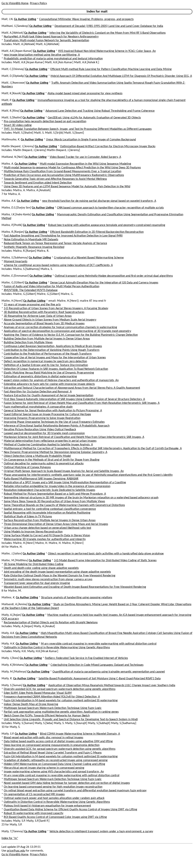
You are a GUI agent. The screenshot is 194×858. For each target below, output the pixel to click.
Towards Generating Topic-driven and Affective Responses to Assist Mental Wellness (55, 179)
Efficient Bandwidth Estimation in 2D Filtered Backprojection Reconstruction (97, 232)
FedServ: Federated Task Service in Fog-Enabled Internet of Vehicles (86, 658)
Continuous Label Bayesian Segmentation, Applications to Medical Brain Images (53, 346)
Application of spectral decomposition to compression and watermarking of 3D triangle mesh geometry (67, 331)
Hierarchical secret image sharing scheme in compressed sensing (44, 767)
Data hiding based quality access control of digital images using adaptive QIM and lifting (58, 741)
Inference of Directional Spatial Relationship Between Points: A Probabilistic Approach (57, 425)
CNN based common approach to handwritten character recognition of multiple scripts (110, 207)
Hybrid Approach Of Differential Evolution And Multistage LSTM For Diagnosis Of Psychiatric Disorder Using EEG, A (121, 76)
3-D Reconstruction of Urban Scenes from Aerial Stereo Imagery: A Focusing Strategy (56, 308)
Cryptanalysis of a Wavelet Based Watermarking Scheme (89, 257)
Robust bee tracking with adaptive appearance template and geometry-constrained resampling (106, 225)
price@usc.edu (16, 850)
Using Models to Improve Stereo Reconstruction (33, 531)
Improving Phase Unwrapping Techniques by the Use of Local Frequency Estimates (54, 422)
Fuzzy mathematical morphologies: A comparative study (38, 406)
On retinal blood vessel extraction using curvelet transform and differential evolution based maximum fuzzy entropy (75, 790)
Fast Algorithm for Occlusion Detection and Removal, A (38, 391)
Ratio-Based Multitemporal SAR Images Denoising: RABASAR (41, 478)
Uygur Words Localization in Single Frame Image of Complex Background (91, 139)
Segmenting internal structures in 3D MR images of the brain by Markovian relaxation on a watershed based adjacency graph (81, 497)
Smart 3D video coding (18, 125)
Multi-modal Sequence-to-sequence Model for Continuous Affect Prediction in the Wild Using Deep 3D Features (72, 167)
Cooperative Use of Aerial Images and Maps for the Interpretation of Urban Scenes (55, 357)
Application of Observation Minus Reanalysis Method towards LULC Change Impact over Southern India (111, 685)
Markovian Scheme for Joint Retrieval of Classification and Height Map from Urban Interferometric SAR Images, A (74, 437)
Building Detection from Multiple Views (28, 342)
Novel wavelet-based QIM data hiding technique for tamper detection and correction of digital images (67, 783)
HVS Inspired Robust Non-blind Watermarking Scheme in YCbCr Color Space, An (107, 51)
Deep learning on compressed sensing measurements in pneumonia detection (51, 745)
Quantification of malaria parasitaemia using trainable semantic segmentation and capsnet (108, 671)
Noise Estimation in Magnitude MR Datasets (31, 239)
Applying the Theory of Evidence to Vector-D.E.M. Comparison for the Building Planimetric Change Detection (71, 334)
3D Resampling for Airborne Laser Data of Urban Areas (38, 316)
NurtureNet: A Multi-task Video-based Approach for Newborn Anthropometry (51, 36)
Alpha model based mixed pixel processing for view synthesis (85, 93)
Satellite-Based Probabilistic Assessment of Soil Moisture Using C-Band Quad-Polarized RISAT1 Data (99, 678)
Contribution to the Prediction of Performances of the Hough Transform (48, 353)
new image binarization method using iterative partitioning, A (42, 54)
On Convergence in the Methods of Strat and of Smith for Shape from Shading (51, 459)
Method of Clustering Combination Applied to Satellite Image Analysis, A (48, 444)
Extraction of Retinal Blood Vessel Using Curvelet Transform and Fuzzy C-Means (53, 752)
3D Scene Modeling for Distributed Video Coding (33, 564)
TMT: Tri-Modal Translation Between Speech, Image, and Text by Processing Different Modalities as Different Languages (78, 129)
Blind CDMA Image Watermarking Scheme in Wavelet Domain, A (80, 733)
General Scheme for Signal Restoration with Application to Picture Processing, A (53, 410)
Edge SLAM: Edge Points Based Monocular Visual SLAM (38, 692)
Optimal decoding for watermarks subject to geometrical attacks (44, 463)
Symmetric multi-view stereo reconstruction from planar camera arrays (48, 579)
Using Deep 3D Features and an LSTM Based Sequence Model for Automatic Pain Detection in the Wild (67, 186)
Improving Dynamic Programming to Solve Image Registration (42, 418)
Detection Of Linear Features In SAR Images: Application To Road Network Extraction (56, 369)
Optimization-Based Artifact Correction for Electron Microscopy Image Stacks (107, 146)
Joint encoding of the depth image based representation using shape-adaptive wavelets (57, 571)
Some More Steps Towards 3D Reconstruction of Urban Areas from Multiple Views (54, 501)
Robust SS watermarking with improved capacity (33, 813)
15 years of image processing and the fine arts (32, 304)
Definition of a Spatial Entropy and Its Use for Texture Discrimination (46, 365)
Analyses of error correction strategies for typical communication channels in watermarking (60, 327)
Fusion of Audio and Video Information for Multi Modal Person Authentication (51, 286)
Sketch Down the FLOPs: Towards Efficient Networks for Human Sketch (47, 715)
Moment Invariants (15, 261)
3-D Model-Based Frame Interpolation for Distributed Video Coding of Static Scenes (105, 560)
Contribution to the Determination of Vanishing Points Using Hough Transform (51, 350)
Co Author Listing (25, 19)
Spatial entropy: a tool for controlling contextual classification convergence (50, 509)
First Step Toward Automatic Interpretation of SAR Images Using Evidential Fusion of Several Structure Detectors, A (74, 399)
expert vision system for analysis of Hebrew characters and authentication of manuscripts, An (61, 380)
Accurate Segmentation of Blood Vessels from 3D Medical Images (44, 323)
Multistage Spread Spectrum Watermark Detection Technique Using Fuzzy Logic (53, 708)
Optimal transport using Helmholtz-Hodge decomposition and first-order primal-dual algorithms (114, 275)
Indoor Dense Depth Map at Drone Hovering (31, 704)
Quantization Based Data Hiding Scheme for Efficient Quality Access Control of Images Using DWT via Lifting (70, 809)
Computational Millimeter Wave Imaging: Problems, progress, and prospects (86, 19)
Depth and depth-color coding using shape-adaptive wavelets (41, 568)
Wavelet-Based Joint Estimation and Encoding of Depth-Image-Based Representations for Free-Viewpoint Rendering (75, 587)
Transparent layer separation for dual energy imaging (37, 583)
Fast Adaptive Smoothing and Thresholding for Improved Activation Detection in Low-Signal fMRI (63, 235)
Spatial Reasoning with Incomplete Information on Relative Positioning (47, 512)
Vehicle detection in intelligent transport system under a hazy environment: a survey (101, 831)
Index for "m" (10, 838)
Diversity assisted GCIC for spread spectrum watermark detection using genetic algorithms (59, 689)
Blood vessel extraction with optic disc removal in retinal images (43, 737)
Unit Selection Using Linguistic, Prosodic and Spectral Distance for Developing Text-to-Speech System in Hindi (71, 719)
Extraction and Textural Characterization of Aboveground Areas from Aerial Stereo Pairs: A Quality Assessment (72, 387)
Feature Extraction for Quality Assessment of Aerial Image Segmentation (48, 395)
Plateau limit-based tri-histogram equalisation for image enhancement (47, 805)
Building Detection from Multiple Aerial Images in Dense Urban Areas (47, 338)
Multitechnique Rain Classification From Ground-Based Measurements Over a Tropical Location (62, 171)
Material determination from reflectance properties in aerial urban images (50, 440)
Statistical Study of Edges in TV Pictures (28, 516)
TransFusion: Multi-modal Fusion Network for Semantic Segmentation (46, 40)
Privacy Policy (38, 3)
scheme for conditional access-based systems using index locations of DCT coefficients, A (58, 265)
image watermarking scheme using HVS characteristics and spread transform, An (54, 771)
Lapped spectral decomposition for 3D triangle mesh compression (44, 433)
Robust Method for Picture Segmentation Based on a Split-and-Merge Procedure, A (55, 493)
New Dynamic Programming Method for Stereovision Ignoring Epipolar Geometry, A (55, 452)
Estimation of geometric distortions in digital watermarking (40, 376)
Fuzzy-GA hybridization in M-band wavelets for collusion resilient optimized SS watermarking (61, 700)
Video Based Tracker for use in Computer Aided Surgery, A (85, 157)
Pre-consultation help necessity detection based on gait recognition (45, 121)
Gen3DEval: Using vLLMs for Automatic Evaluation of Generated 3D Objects (94, 117)
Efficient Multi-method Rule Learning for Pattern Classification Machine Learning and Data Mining (111, 69)
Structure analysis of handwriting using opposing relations (76, 597)
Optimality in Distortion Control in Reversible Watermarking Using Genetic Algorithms (57, 647)
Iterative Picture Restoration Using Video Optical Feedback (40, 429)
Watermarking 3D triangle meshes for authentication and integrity (45, 539)
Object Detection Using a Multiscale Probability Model (37, 456)
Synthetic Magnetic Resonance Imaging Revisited (34, 247)
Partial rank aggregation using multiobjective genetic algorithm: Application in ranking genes (61, 711)
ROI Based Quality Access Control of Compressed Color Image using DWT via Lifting (55, 817)
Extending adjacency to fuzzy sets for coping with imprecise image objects (49, 384)
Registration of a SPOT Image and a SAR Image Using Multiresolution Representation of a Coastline (65, 482)
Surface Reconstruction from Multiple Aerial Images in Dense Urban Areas (49, 520)
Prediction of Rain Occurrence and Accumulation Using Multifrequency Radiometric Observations (64, 175)
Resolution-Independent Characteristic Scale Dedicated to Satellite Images (49, 490)
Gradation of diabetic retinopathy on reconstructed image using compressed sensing (56, 760)
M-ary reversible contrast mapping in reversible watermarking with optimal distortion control (98, 643)
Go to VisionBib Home (15, 3)
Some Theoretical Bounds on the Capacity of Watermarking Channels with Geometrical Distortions (64, 505)
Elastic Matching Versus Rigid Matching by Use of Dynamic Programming (49, 372)
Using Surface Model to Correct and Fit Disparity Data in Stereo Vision (47, 535)
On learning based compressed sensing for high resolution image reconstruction (53, 786)
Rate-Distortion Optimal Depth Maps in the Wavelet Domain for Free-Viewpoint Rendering (59, 575)
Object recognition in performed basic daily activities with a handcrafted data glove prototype (106, 553)
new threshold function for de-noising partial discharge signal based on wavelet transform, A (99, 200)
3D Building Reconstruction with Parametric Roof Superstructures (44, 312)
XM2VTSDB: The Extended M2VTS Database (31, 290)
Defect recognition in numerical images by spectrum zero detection (45, 361)
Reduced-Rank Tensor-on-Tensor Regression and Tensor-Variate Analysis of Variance (55, 243)
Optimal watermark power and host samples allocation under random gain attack (54, 798)
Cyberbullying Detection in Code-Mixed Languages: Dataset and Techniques (97, 664)
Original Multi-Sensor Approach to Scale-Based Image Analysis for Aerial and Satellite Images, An (64, 471)
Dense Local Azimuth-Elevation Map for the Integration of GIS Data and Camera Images (104, 282)
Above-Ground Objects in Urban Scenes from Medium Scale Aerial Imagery (50, 319)
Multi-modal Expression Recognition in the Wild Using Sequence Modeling (85, 163)
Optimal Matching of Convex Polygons (27, 467)
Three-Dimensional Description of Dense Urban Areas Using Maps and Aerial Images (56, 524)
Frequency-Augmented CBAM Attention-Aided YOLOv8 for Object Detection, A (52, 696)
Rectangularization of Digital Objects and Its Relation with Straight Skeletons (51, 622)
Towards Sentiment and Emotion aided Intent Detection (38, 182)
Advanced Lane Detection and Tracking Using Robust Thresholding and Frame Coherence (100, 110)
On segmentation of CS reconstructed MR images (34, 794)
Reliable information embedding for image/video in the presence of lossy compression (57, 486)
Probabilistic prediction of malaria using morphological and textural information (53, 58)
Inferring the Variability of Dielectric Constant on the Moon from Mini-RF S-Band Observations (107, 32)
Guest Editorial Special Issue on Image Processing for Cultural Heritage (47, 414)
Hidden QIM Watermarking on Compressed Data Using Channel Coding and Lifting (54, 764)
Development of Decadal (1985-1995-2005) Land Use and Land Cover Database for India (109, 26)
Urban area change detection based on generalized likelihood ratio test (47, 527)
